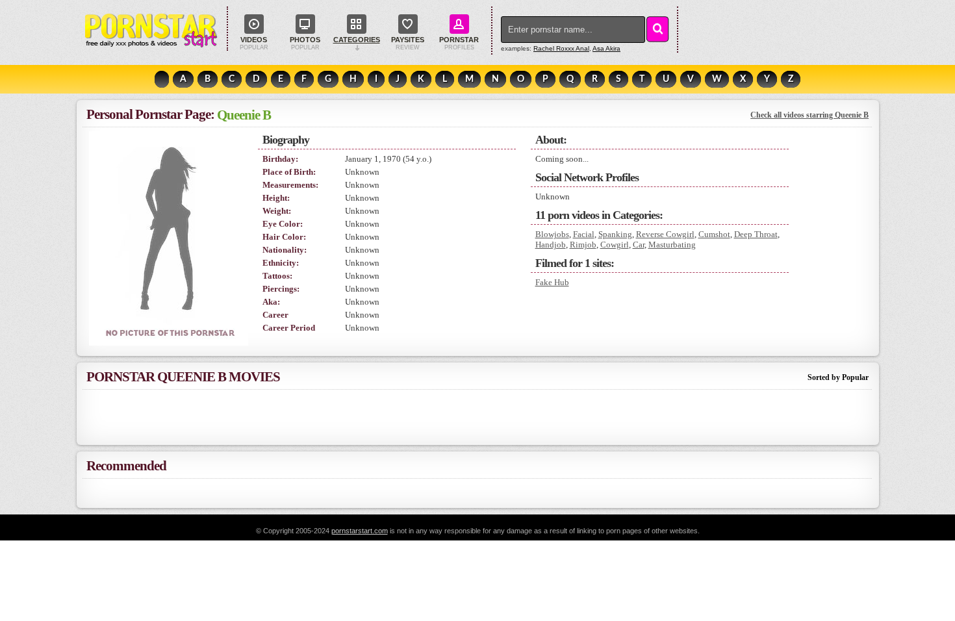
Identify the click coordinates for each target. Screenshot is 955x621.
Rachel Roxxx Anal (561, 48)
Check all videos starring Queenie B (809, 115)
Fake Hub (552, 282)
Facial (583, 234)
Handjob (550, 244)
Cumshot (714, 234)
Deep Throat (756, 234)
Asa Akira (606, 48)
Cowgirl (614, 244)
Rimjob (583, 244)
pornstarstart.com (359, 531)
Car (638, 244)
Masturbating (672, 244)
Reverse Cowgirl (665, 234)
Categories (356, 40)
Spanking (615, 234)
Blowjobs (552, 234)
